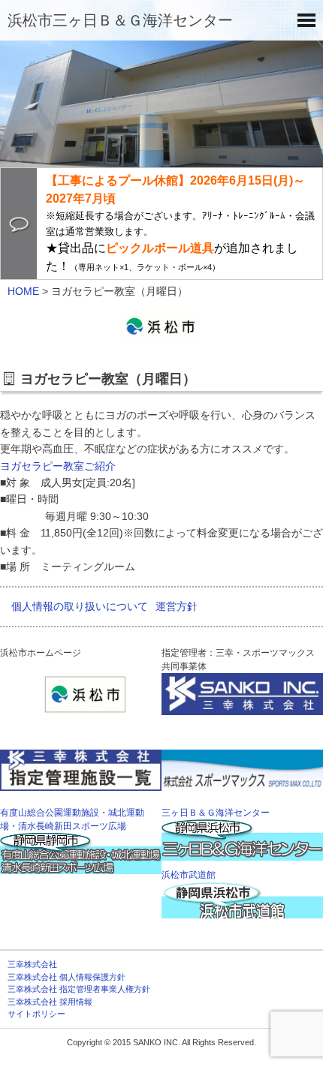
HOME (23, 291)
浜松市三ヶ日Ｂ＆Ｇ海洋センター (120, 20)
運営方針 (176, 606)
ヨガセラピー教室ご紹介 (58, 466)
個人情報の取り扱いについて (79, 606)
